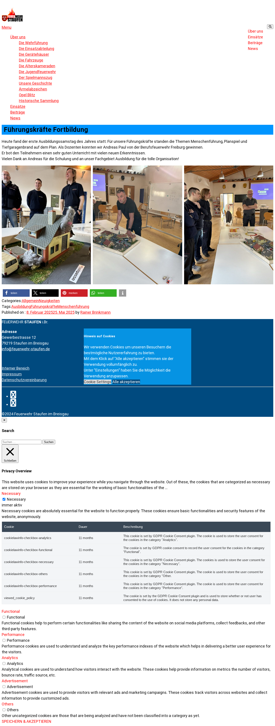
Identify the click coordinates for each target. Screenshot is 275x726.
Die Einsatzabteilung (36, 48)
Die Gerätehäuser (34, 54)
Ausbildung (21, 306)
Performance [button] (13, 634)
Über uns (255, 31)
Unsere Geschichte (35, 83)
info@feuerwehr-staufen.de (26, 349)
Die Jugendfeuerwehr (37, 71)
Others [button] (8, 704)
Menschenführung (73, 306)
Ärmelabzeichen (33, 89)
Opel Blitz (27, 95)
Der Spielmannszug (35, 77)
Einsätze (255, 37)
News (253, 48)
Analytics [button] (10, 657)
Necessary (16, 499)
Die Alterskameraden (37, 66)
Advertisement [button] (15, 681)
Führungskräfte (44, 306)
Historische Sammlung (39, 100)
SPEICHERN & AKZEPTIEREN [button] (26, 721)
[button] (6, 27)
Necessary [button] (11, 493)
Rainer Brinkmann (95, 312)
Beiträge (255, 43)
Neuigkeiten (49, 300)
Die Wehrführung (33, 43)
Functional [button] (11, 611)
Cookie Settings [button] (97, 382)
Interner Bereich (15, 368)
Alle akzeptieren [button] (126, 382)
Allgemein (30, 300)
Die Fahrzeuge (31, 60)
